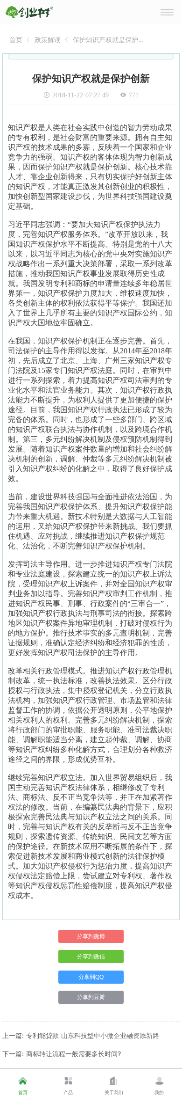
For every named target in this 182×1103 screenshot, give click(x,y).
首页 (15, 40)
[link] (15, 40)
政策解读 (48, 40)
